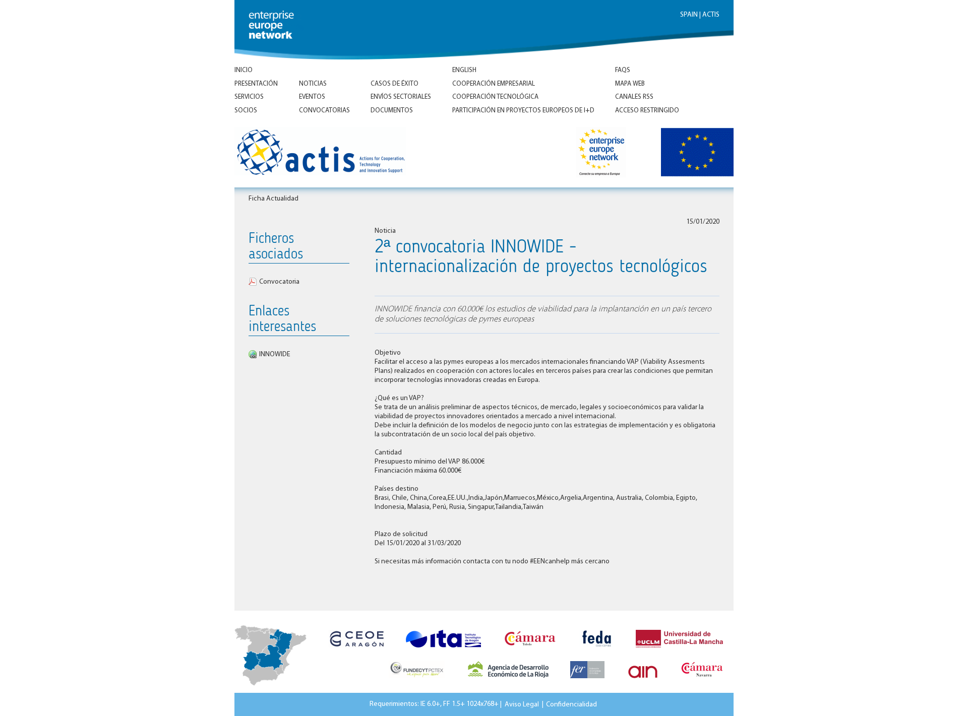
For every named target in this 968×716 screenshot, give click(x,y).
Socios (245, 110)
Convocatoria (279, 282)
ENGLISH (464, 70)
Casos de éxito (394, 84)
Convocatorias (324, 110)
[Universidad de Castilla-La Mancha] (679, 650)
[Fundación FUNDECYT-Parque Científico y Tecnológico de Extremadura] (416, 681)
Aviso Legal (522, 704)
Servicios (249, 97)
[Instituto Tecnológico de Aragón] (443, 650)
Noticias (313, 84)
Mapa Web (630, 84)
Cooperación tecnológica (495, 97)
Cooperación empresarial (493, 84)
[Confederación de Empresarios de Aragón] (356, 650)
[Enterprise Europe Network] (608, 153)
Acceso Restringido (647, 110)
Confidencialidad (571, 704)
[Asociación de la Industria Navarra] (643, 681)
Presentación (256, 84)
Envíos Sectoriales (401, 97)
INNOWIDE (274, 354)
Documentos (392, 110)
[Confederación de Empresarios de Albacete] (597, 650)
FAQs (622, 70)
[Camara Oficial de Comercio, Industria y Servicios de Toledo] (530, 650)
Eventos (312, 97)
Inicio (243, 70)
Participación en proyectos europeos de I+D (523, 110)
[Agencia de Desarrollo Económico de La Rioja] (508, 681)
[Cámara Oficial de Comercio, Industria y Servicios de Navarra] (702, 681)
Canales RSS (634, 97)
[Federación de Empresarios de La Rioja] (587, 681)
